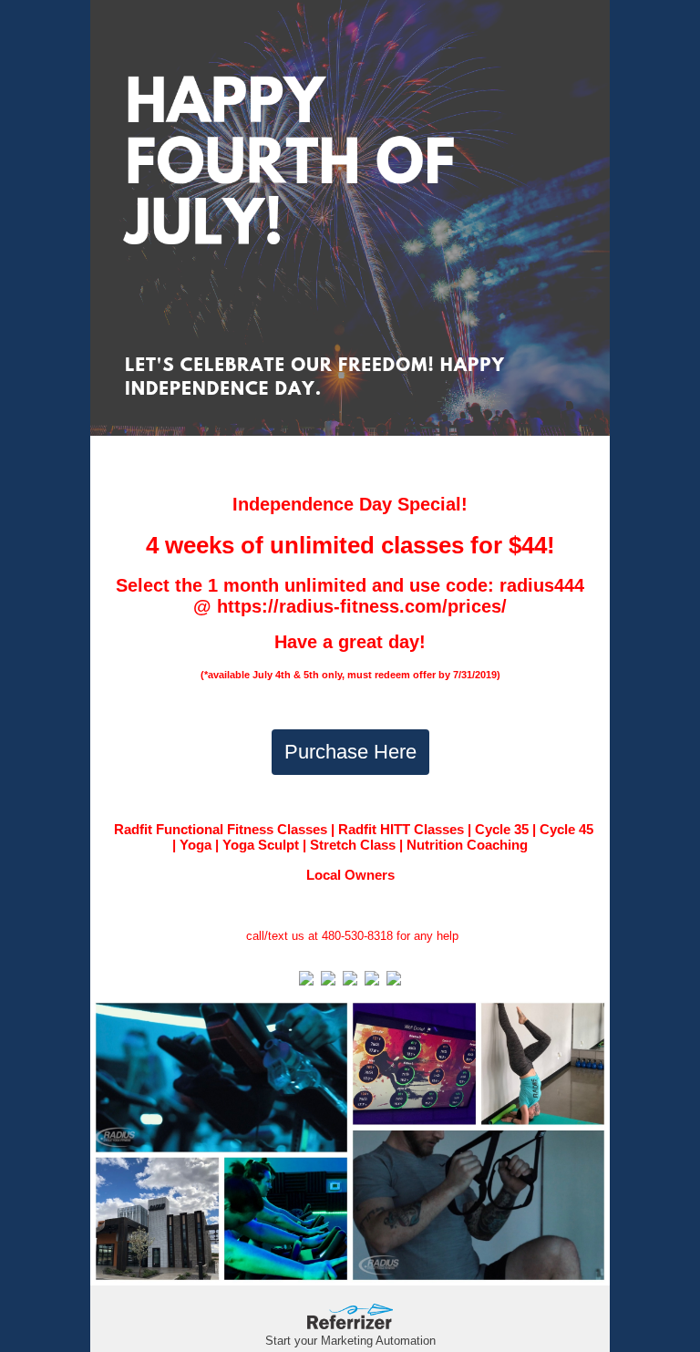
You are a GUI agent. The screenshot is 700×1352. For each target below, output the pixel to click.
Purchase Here (350, 751)
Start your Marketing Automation (350, 1340)
